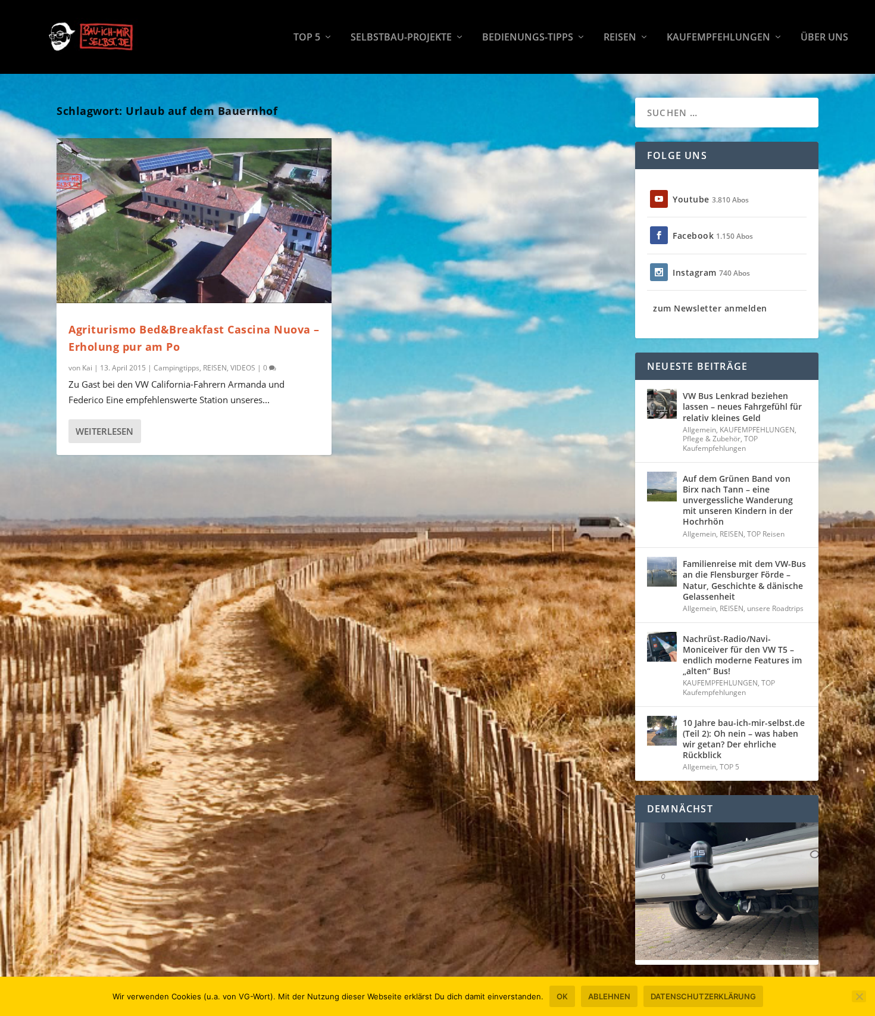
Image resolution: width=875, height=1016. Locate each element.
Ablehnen (609, 996)
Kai (87, 368)
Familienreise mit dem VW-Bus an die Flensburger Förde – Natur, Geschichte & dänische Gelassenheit (744, 580)
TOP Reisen (766, 534)
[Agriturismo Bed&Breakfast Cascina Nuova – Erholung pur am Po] (194, 220)
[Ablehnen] (859, 996)
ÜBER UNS (824, 37)
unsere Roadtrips (775, 608)
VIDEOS (242, 368)
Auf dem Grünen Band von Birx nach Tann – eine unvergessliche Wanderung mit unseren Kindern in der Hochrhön (738, 500)
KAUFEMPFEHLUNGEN (718, 37)
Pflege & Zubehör (711, 439)
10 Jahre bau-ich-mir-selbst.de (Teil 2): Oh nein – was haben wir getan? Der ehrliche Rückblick (744, 739)
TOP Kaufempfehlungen (720, 443)
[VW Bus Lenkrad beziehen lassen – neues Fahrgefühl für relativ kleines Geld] (662, 404)
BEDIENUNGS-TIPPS (527, 37)
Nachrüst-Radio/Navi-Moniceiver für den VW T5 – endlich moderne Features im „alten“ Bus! (742, 655)
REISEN (620, 37)
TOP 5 (306, 37)
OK (562, 996)
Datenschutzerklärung (703, 996)
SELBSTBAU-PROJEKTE (401, 37)
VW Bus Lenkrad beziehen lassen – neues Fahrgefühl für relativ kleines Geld (742, 406)
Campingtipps (176, 368)
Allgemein (699, 430)
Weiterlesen (104, 431)
